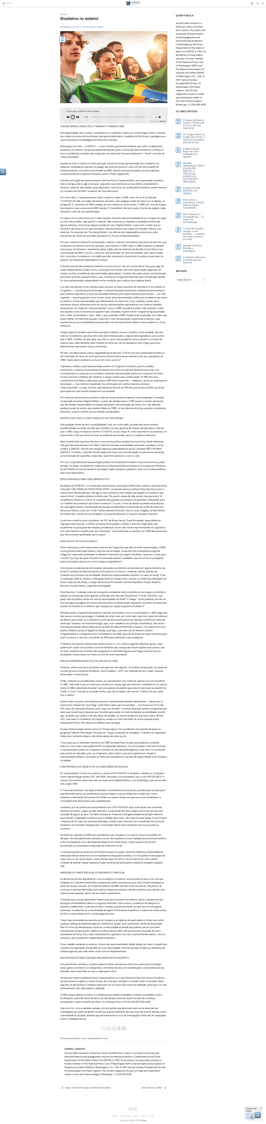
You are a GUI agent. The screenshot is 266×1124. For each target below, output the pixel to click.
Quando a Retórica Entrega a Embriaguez (192, 248)
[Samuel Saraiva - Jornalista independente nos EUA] (133, 3)
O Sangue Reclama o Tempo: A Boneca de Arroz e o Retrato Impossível (193, 124)
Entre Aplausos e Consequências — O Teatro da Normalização (193, 218)
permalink (104, 1038)
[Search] (263, 3)
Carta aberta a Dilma (152, 1087)
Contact (144, 1116)
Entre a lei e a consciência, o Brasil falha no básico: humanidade (193, 204)
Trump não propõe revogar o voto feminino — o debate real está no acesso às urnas (194, 233)
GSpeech (162, 121)
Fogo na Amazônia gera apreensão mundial (88, 1087)
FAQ (152, 1116)
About (115, 1116)
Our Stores (125, 1116)
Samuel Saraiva (97, 27)
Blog (135, 1116)
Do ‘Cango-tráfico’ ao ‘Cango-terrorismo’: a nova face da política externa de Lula (194, 138)
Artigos (63, 14)
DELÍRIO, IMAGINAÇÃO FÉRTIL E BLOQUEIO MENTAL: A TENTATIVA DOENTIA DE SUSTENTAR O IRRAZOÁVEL (194, 172)
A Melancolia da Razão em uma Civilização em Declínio (191, 153)
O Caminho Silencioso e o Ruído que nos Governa (194, 260)
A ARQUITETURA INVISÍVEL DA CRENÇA (191, 191)
